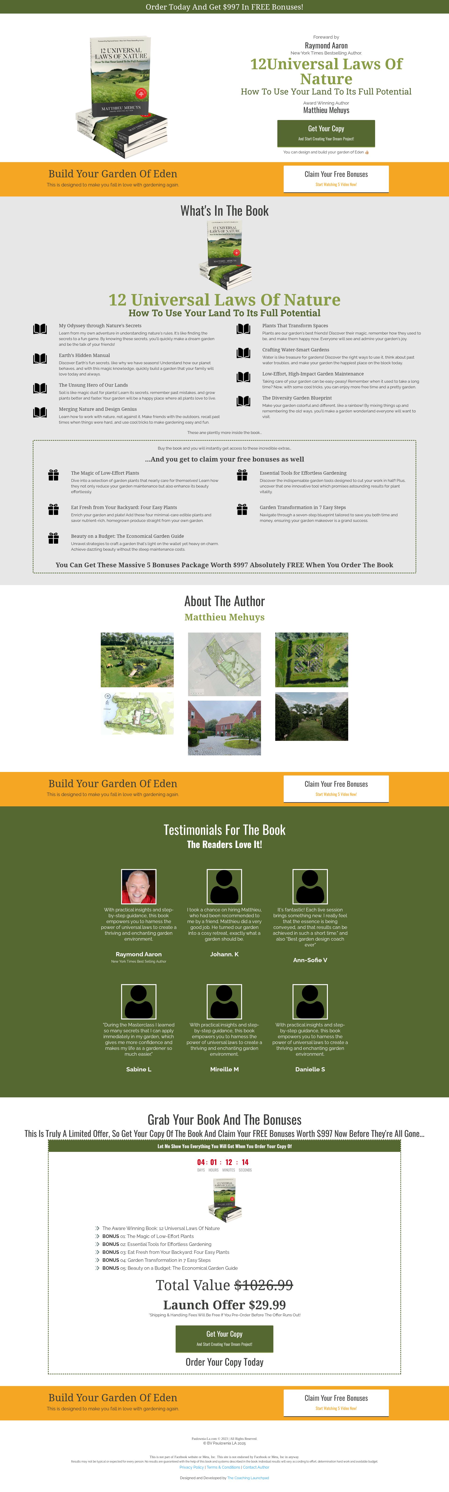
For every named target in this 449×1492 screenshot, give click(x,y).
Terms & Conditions (223, 1467)
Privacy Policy (192, 1467)
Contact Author (256, 1467)
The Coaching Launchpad (248, 1478)
